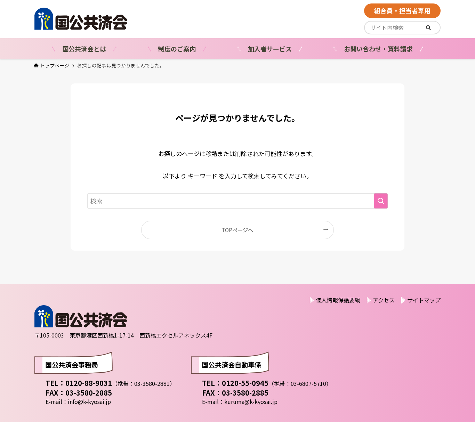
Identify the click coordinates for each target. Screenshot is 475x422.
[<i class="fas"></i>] (428, 28)
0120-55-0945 (245, 383)
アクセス (384, 300)
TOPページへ (237, 230)
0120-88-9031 (88, 383)
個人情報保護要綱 (338, 300)
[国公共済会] (115, 19)
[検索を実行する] (381, 201)
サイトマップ (424, 300)
